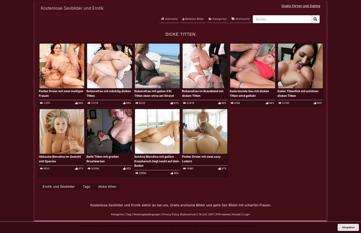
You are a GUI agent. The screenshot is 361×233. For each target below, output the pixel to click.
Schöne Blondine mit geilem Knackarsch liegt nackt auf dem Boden (156, 161)
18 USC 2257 (206, 214)
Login (246, 214)
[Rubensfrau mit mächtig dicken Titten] (109, 65)
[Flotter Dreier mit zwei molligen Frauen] (62, 65)
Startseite (171, 18)
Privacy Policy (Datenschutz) (179, 214)
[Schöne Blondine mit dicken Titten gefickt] (253, 65)
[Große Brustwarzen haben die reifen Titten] (109, 131)
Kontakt (236, 214)
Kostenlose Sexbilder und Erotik (72, 8)
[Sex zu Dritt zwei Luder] (205, 131)
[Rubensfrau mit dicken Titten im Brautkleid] (205, 65)
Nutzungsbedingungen (147, 214)
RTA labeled (223, 214)
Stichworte (242, 18)
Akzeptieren (348, 227)
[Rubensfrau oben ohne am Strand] (157, 65)
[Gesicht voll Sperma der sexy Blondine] (62, 131)
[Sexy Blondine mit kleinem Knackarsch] (157, 131)
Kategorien (219, 18)
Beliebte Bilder (194, 18)
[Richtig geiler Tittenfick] (300, 65)
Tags (129, 214)
